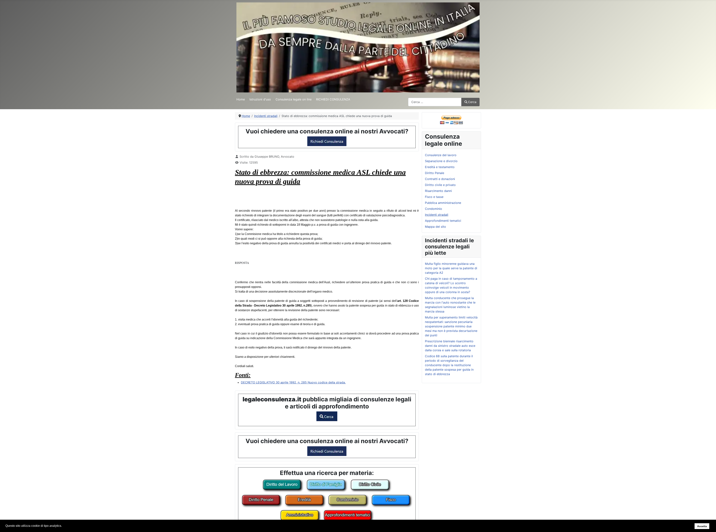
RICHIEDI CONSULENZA (333, 99)
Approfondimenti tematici (443, 220)
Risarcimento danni (438, 191)
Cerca (472, 102)
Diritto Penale (434, 173)
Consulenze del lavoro (440, 155)
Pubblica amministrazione (443, 203)
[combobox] (434, 102)
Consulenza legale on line (294, 99)
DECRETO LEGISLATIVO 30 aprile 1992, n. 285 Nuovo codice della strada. (293, 382)
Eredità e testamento (440, 167)
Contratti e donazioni (440, 179)
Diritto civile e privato (440, 185)
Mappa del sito (435, 226)
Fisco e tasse (434, 197)
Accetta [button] (702, 526)
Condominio (433, 209)
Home (240, 99)
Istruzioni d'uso (260, 99)
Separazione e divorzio (441, 161)
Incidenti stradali (436, 215)
